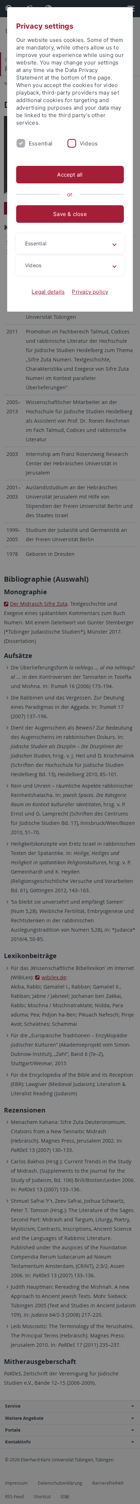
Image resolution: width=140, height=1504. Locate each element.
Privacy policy (90, 291)
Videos (89, 143)
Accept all (70, 174)
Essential (40, 143)
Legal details (48, 291)
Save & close (70, 214)
